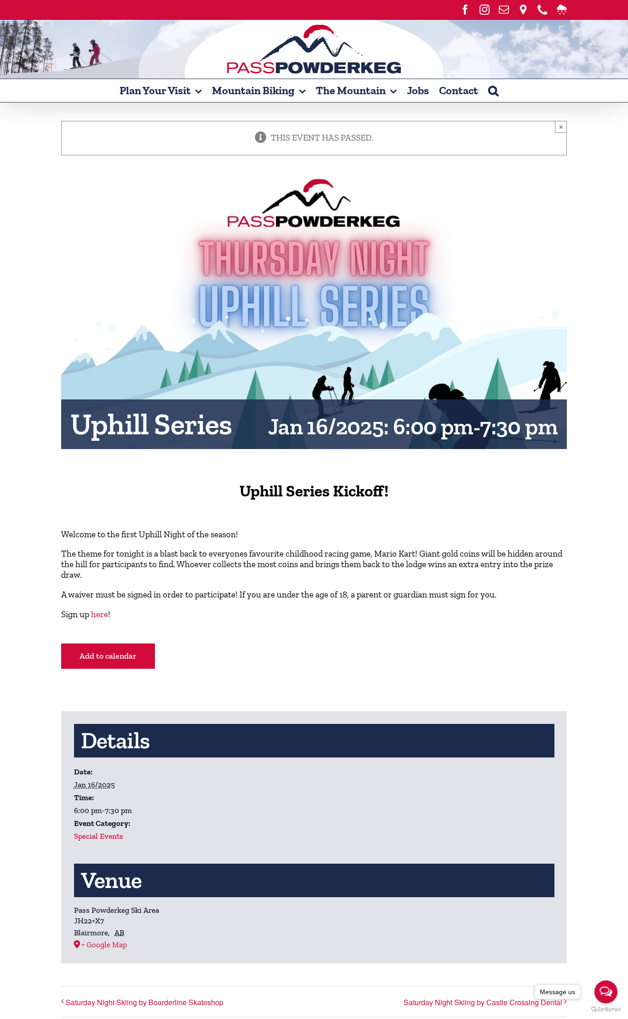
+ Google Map (104, 944)
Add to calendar (108, 656)
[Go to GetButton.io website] (606, 1010)
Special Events (98, 836)
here (99, 614)
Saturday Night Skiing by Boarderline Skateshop (144, 1002)
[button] (493, 90)
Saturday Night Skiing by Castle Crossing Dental (483, 1002)
